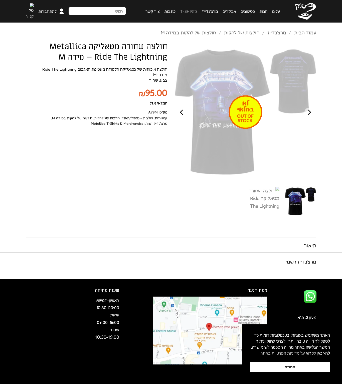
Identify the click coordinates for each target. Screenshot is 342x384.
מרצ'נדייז (276, 32)
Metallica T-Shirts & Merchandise (117, 123)
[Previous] (308, 112)
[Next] (182, 112)
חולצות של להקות (241, 32)
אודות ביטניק (139, 375)
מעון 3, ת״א (306, 317)
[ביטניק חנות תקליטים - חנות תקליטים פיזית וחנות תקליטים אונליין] (302, 11)
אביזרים (229, 11)
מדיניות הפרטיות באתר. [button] (279, 353)
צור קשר (152, 11)
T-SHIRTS (189, 11)
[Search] (121, 10)
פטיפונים (248, 11)
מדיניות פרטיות (57, 375)
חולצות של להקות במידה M (188, 32)
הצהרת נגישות (87, 375)
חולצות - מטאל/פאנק (137, 118)
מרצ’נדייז (210, 11)
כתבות (170, 11)
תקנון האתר (114, 375)
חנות (263, 11)
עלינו (276, 11)
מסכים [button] (290, 367)
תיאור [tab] (310, 245)
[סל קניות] (30, 11)
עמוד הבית (305, 32)
